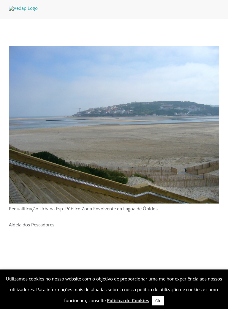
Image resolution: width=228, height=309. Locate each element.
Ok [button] (157, 300)
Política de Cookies (128, 300)
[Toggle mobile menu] (216, 10)
